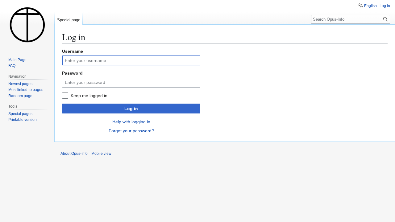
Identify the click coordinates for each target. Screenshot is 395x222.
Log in (131, 108)
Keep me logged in (89, 95)
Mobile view (101, 153)
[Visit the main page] (27, 24)
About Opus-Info (74, 153)
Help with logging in (131, 121)
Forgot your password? (131, 130)
